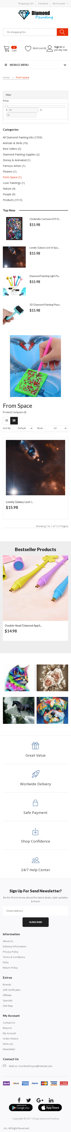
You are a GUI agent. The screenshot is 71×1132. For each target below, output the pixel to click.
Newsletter (9, 1049)
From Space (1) (12, 177)
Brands (7, 984)
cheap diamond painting (45, 1118)
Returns (7, 1028)
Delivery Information (14, 946)
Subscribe (35, 922)
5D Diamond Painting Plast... (45, 304)
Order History (10, 1038)
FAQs (6, 962)
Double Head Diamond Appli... (23, 625)
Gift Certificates (12, 990)
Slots (51, 1128)
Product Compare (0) (14, 412)
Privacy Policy (10, 951)
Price (6, 100)
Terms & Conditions (14, 957)
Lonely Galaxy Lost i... (19, 502)
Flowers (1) (9, 171)
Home (6, 77)
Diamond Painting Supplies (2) (21, 154)
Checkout (43, 3)
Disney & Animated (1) (16, 160)
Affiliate (7, 995)
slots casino (41, 1128)
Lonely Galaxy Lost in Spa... (44, 247)
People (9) (9, 194)
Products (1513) (12, 200)
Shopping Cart (26, 3)
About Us (8, 941)
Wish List (8, 1044)
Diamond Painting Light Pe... (45, 276)
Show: (40, 428)
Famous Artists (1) (14, 166)
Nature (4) (9, 188)
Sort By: (7, 428)
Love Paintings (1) (14, 183)
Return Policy (10, 967)
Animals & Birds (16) (15, 143)
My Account (9, 1033)
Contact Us (9, 1022)
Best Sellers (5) (12, 149)
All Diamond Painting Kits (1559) (22, 137)
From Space (22, 77)
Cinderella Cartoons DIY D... (45, 218)
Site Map (8, 1005)
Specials (7, 1000)
